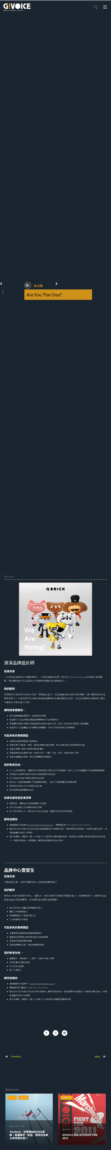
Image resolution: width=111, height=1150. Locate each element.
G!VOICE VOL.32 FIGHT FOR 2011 (79, 1136)
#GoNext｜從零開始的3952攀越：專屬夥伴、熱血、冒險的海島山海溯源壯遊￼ (28, 1135)
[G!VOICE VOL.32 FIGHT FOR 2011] (82, 1119)
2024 (12, 1097)
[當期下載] (95, 7)
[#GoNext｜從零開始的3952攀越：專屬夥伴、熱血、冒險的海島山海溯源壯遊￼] (29, 1119)
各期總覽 (66, 1097)
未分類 (38, 285)
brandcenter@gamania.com (40, 824)
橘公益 (23, 1097)
